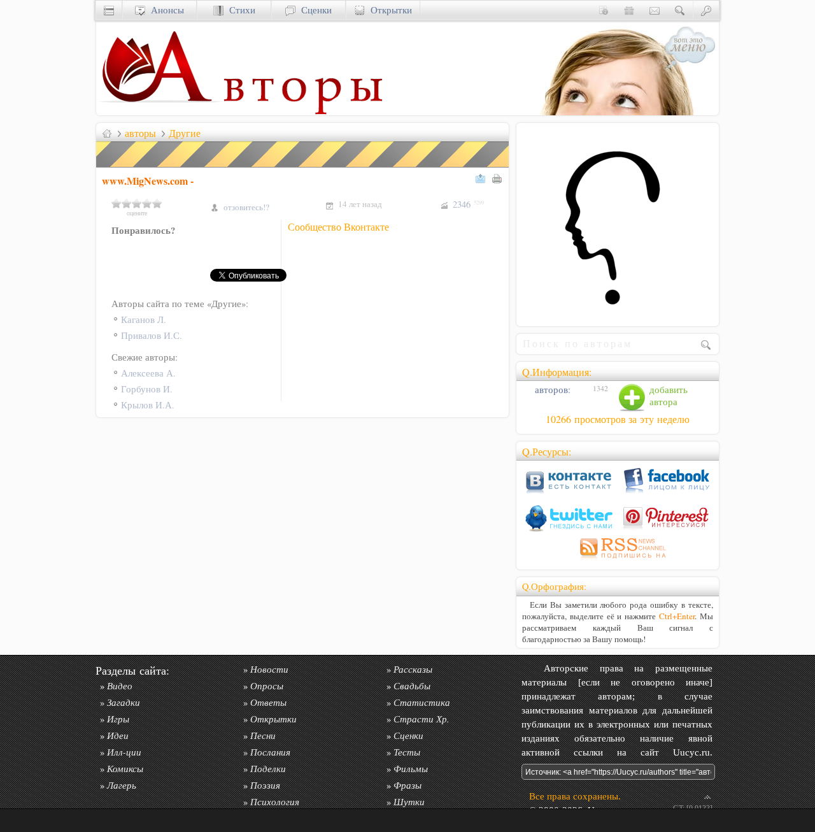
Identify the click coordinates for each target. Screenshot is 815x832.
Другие (185, 133)
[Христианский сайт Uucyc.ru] (159, 112)
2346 (468, 204)
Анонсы (164, 10)
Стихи (239, 10)
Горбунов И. (147, 389)
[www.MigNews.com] (617, 314)
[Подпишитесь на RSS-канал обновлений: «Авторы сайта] (617, 560)
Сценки (313, 10)
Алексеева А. (148, 373)
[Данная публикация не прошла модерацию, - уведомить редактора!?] (303, 167)
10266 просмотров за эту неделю (618, 419)
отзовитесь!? (246, 207)
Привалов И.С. (151, 335)
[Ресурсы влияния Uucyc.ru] (107, 133)
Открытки (388, 10)
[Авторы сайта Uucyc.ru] (303, 112)
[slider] (136, 203)
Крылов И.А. (147, 405)
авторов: (551, 390)
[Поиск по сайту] (680, 10)
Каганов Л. (143, 319)
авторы (140, 133)
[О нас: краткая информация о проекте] (604, 10)
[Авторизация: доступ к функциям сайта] (706, 10)
